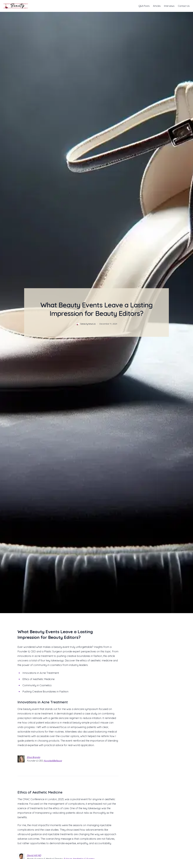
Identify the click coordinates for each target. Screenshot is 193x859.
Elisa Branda (33, 757)
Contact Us (184, 6)
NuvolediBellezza (53, 760)
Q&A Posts (144, 6)
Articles (157, 6)
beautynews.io (88, 323)
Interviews (169, 6)
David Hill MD (34, 855)
